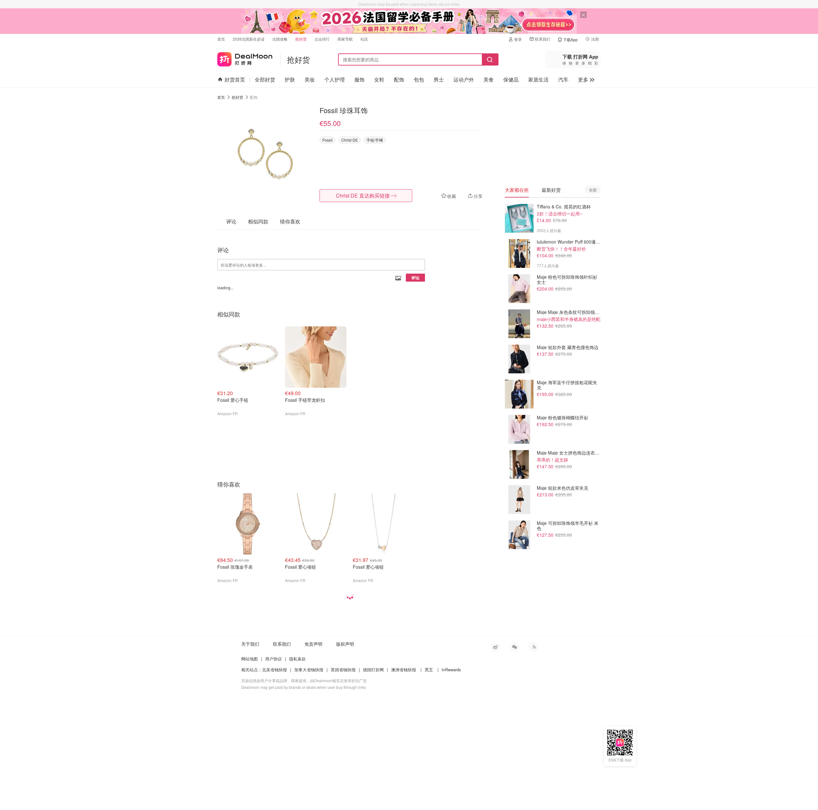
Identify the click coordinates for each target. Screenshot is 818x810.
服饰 (359, 79)
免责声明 (313, 644)
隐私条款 (297, 659)
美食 (488, 79)
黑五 (429, 669)
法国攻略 (280, 39)
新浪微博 (495, 647)
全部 (593, 189)
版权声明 (345, 644)
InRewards (451, 669)
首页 (221, 39)
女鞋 (379, 79)
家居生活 (538, 79)
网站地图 (249, 659)
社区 (364, 39)
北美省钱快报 (274, 669)
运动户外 (463, 79)
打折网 (244, 58)
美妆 (310, 79)
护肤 (290, 79)
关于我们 (250, 644)
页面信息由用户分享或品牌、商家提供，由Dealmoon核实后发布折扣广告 (304, 680)
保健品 (511, 79)
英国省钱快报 (343, 669)
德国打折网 (373, 669)
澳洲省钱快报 (403, 669)
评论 (415, 278)
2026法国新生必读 (249, 39)
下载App (570, 39)
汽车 (563, 79)
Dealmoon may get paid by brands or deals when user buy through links (303, 687)
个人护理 (334, 79)
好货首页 (235, 79)
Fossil (327, 140)
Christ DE (349, 140)
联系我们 (542, 39)
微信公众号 (514, 647)
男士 (439, 79)
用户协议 (273, 659)
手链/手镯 (375, 140)
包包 (419, 79)
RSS (533, 647)
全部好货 (265, 79)
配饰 (399, 79)
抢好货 (301, 39)
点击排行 (322, 39)
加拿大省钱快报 (308, 669)
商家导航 (345, 39)
